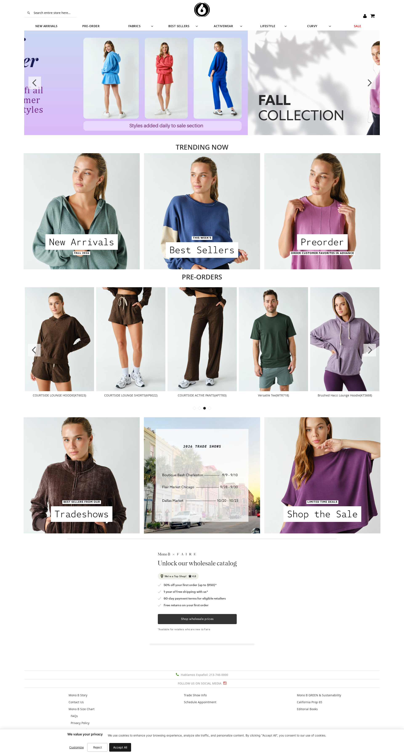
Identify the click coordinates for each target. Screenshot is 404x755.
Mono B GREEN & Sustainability (319, 695)
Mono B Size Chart (81, 709)
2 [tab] (199, 408)
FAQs (74, 716)
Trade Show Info (195, 695)
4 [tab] (209, 408)
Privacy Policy (80, 723)
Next (369, 83)
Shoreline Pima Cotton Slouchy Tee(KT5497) (59, 395)
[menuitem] (46, 26)
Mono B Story (78, 695)
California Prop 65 (309, 702)
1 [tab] (194, 408)
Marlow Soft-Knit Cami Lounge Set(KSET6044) (273, 395)
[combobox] (50, 12)
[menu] (202, 26)
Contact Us (76, 702)
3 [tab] (204, 408)
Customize (76, 747)
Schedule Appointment (200, 702)
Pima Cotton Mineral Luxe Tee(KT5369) (202, 395)
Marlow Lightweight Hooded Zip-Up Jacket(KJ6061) (345, 397)
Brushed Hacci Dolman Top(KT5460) (131, 395)
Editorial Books (307, 709)
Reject (97, 747)
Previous (34, 83)
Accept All (120, 747)
